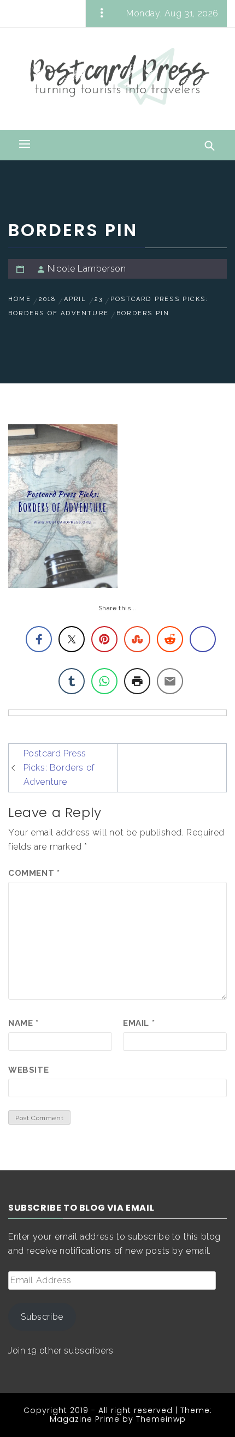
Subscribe (42, 1317)
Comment (34, 873)
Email (139, 1023)
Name (23, 1023)
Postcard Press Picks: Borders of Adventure (59, 767)
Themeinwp (161, 1419)
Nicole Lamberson (87, 268)
